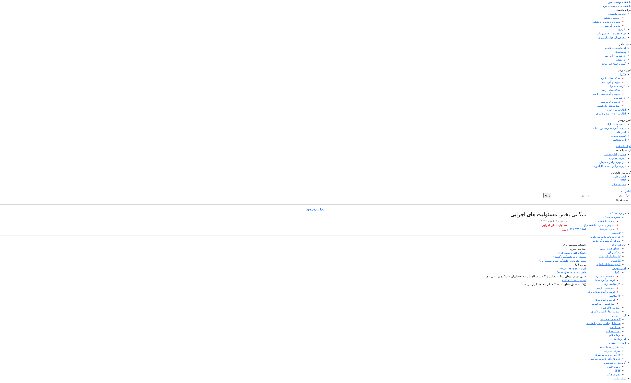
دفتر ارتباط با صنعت (615, 154)
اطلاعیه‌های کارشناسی (608, 105)
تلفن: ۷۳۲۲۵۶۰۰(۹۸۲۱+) (573, 268)
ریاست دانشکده (611, 18)
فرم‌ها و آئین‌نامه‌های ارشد (606, 94)
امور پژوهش (619, 315)
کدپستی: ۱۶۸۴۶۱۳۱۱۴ (574, 280)
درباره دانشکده (618, 213)
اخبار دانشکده (623, 146)
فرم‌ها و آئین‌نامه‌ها (610, 82)
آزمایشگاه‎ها (619, 140)
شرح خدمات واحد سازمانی (611, 33)
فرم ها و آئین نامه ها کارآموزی (609, 166)
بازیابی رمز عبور (315, 209)
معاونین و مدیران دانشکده (606, 21)
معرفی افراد (619, 244)
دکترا (623, 74)
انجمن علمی (619, 176)
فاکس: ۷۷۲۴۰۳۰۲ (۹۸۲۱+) (571, 272)
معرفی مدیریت (617, 158)
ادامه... (565, 230)
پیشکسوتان (619, 52)
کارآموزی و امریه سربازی (612, 162)
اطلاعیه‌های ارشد (611, 90)
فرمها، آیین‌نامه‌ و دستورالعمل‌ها (609, 128)
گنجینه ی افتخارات (616, 124)
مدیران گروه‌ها (612, 25)
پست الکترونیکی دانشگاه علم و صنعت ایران (562, 260)
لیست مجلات (618, 136)
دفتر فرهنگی (619, 184)
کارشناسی (620, 98)
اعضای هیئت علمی (615, 48)
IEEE (623, 180)
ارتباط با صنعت (617, 343)
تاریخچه (622, 29)
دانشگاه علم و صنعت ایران (571, 253)
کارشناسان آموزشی (615, 56)
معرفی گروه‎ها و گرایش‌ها (612, 37)
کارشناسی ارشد (617, 86)
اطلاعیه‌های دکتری (610, 78)
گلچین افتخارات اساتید (614, 63)
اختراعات (621, 132)
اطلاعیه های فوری (616, 109)
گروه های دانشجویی (615, 362)
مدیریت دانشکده (617, 14)
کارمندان (621, 60)
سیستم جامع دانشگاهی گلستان (569, 257)
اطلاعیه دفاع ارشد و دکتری (611, 113)
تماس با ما (625, 191)
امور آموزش (619, 268)
